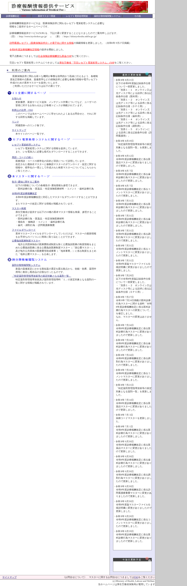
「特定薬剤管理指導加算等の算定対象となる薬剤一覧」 (41, 275)
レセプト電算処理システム (26, 144)
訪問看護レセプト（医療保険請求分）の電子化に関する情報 (41, 43)
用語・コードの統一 (22, 157)
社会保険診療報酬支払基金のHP (55, 56)
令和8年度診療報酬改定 (24, 193)
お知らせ (16, 98)
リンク (15, 121)
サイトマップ (19, 130)
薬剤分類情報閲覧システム (26, 265)
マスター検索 (19, 208)
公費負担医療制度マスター (26, 240)
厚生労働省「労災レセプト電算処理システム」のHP (87, 62)
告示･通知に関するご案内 (25, 181)
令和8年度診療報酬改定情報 (24, 49)
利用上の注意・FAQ (22, 110)
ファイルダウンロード (24, 230)
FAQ (136, 577)
